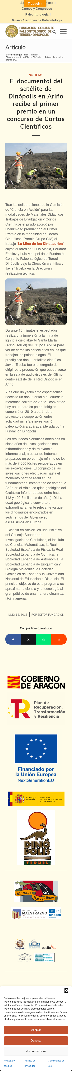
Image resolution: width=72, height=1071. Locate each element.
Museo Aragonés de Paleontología (37, 20)
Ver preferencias (36, 1051)
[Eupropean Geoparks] (21, 947)
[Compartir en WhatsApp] (43, 639)
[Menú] (61, 31)
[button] (66, 990)
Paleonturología (37, 14)
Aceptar (36, 1029)
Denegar (36, 1040)
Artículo (15, 47)
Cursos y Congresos (37, 8)
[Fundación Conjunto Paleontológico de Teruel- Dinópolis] (29, 31)
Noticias (36, 75)
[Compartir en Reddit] (59, 639)
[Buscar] (52, 31)
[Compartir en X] (28, 639)
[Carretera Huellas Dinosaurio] (36, 891)
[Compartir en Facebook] (13, 639)
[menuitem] (37, 9)
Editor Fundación (51, 614)
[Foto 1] (36, 166)
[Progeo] (25, 957)
